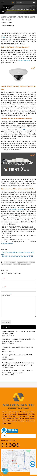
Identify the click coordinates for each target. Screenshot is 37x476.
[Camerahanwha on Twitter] (6, 445)
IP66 (25, 130)
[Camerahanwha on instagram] (10, 445)
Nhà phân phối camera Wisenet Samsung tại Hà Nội (17, 256)
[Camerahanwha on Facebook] (2, 445)
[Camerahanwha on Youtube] (14, 445)
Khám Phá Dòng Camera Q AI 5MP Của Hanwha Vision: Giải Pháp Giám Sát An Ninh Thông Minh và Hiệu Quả (17, 364)
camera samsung (10, 262)
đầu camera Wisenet (16, 209)
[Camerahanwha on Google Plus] (17, 445)
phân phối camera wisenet (22, 264)
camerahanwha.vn (7, 243)
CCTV (3, 37)
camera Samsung (24, 60)
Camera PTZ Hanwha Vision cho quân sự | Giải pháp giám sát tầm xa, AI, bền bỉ (18, 332)
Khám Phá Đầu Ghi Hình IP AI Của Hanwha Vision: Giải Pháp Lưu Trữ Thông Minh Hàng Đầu (17, 372)
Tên (2, 279)
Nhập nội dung (6, 295)
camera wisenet (22, 262)
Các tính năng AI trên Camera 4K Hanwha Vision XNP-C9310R (17, 356)
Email (3, 287)
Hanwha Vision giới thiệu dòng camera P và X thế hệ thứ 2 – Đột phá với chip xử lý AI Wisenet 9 (18, 340)
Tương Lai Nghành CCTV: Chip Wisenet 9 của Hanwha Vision (17, 348)
